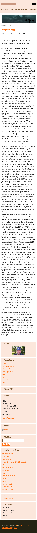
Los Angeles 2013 (8, 372)
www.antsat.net (7, 454)
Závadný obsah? (25, 525)
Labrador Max (7, 456)
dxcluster (5, 470)
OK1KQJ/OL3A (7, 459)
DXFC (4, 478)
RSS (15, 528)
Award (4, 363)
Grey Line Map (7, 467)
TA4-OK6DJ (6, 380)
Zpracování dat (7, 528)
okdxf (4, 481)
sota (3, 473)
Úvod (2, 25)
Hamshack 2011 (8, 366)
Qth (3, 377)
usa (3, 383)
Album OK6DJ (7, 487)
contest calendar (8, 489)
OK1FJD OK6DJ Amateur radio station (18, 9)
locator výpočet (7, 484)
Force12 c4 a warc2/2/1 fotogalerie (14, 462)
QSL (4, 374)
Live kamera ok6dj (8, 476)
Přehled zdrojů (7, 498)
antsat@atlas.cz (8, 418)
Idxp (3, 465)
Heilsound (6, 369)
